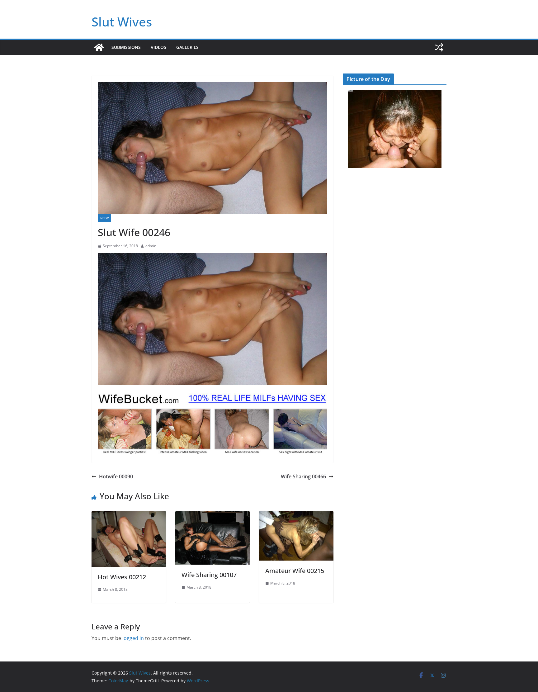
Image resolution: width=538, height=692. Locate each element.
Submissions (126, 47)
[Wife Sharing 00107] (212, 515)
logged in (133, 638)
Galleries (187, 47)
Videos (158, 47)
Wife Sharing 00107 (209, 575)
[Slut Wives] (99, 47)
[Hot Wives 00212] (129, 515)
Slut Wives (122, 21)
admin (150, 246)
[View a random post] (439, 47)
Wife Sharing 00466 (303, 476)
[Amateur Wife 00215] (296, 515)
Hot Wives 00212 (122, 577)
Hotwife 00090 (116, 476)
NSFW (104, 218)
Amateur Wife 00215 (294, 570)
